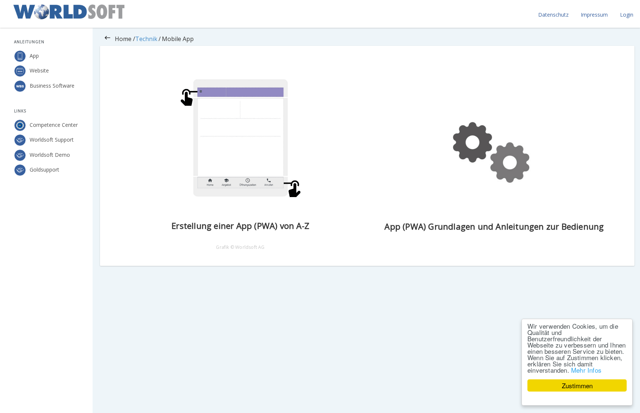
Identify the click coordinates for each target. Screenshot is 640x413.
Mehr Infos (586, 370)
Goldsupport (44, 169)
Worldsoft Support (52, 139)
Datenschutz (553, 14)
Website (39, 70)
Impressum (594, 14)
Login (626, 14)
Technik (146, 39)
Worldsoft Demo (50, 154)
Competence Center (54, 124)
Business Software (52, 85)
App (34, 55)
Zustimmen (577, 385)
